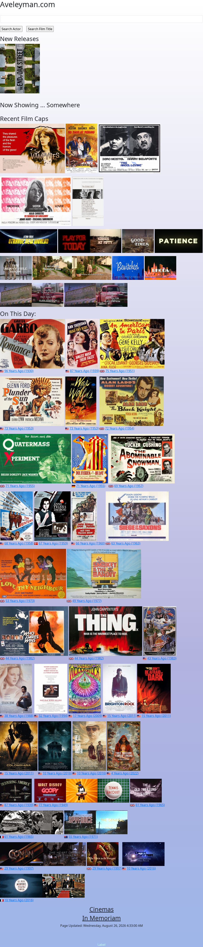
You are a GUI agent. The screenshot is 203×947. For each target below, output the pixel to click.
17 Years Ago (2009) (87, 716)
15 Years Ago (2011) (121, 716)
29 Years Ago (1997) (19, 868)
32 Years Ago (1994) (53, 716)
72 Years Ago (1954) (119, 428)
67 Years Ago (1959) (53, 543)
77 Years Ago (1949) (53, 805)
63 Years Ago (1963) (125, 543)
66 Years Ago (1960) (90, 543)
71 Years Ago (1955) (20, 486)
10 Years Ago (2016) (57, 773)
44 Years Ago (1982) (20, 658)
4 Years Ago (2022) (125, 773)
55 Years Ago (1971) (83, 836)
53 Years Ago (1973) (20, 601)
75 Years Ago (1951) (120, 371)
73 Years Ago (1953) (19, 428)
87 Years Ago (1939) (84, 371)
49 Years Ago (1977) (87, 601)
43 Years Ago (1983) (161, 658)
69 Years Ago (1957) (128, 486)
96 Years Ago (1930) (19, 371)
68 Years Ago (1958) (19, 543)
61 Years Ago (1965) (150, 805)
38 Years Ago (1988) (19, 716)
